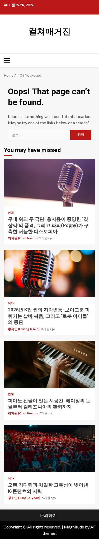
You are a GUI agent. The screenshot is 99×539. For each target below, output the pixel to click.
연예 (11, 212)
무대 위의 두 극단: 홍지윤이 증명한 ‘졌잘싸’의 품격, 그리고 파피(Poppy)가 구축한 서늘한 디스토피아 (49, 183)
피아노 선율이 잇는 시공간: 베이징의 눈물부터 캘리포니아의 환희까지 (49, 364)
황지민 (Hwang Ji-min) (24, 329)
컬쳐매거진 (50, 31)
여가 (11, 303)
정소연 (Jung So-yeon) (24, 498)
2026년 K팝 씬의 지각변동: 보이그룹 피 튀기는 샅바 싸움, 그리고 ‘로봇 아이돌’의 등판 (49, 273)
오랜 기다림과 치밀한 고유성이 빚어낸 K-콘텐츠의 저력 (49, 448)
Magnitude (74, 526)
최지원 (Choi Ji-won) (23, 238)
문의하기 (48, 515)
